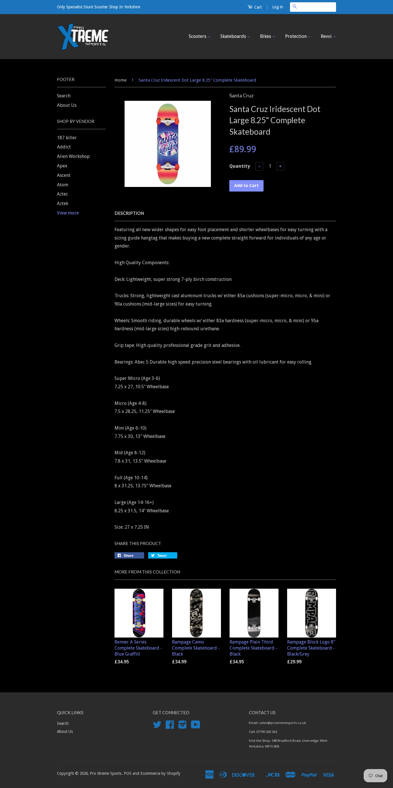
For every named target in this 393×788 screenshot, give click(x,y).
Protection (296, 36)
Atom (62, 185)
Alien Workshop (73, 156)
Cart (257, 7)
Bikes (266, 36)
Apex (62, 166)
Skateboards (233, 36)
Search (63, 95)
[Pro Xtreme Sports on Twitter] (157, 726)
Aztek (62, 203)
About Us (67, 105)
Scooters (198, 36)
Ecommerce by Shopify (160, 773)
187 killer (67, 137)
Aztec (62, 194)
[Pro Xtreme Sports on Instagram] (182, 726)
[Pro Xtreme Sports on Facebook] (169, 726)
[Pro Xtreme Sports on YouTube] (195, 726)
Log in (277, 7)
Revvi (327, 36)
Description (129, 213)
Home (121, 80)
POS (127, 773)
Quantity (239, 166)
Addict (64, 147)
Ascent (63, 175)
